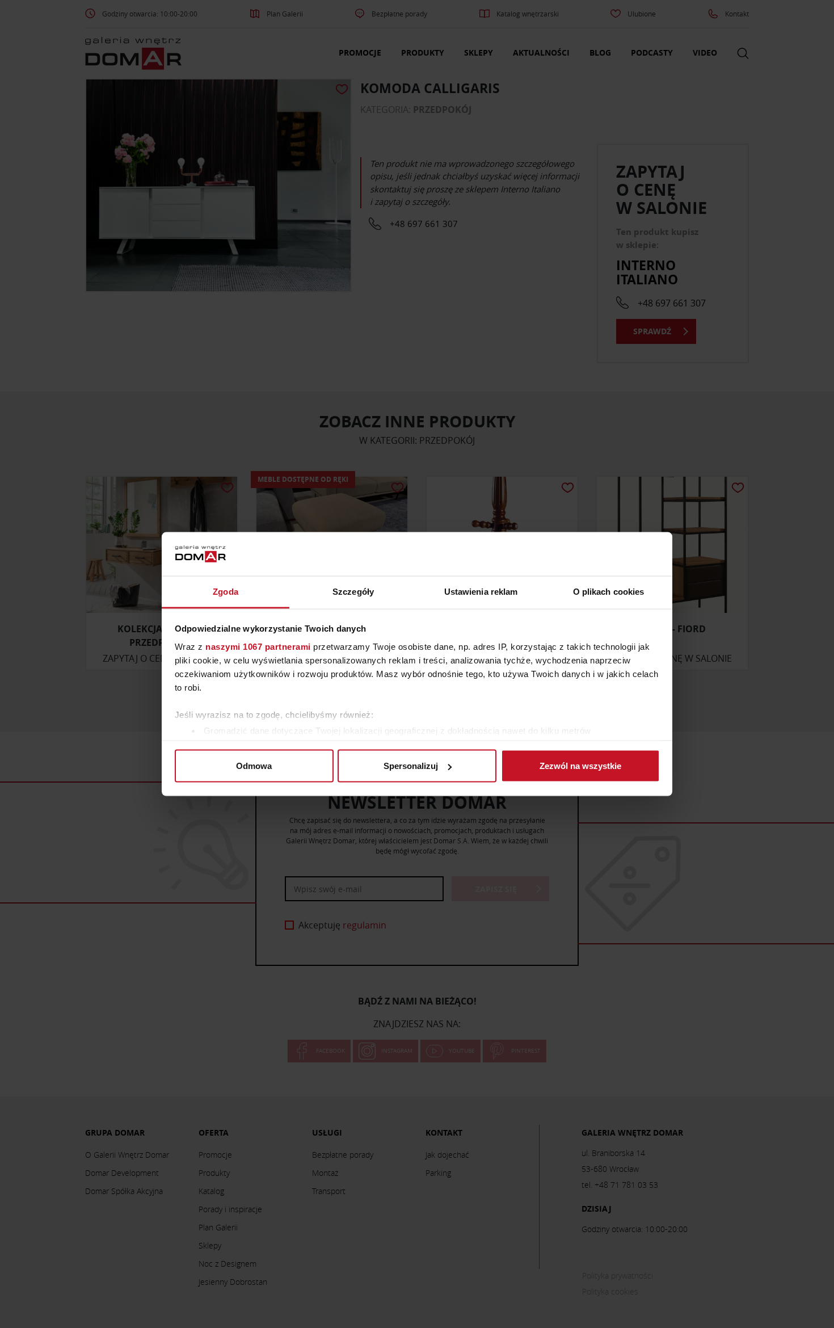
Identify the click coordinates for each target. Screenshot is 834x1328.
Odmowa (254, 766)
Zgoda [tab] (225, 591)
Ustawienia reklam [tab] (481, 591)
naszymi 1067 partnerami (258, 646)
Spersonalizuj (411, 766)
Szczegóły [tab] (353, 591)
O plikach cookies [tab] (609, 591)
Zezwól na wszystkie (580, 766)
